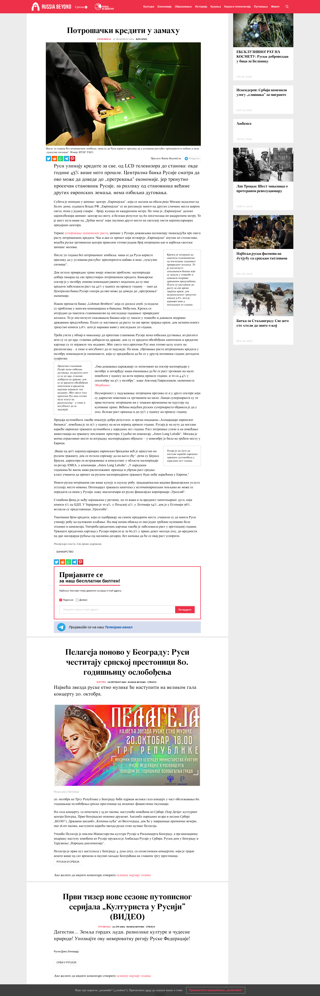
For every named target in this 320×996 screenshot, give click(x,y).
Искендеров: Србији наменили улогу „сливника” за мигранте (261, 92)
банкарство (65, 551)
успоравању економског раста (86, 233)
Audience (244, 124)
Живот (275, 6)
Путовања (261, 6)
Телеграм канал (118, 627)
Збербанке (102, 385)
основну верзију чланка (133, 875)
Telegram (194, 158)
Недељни (68, 599)
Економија (165, 6)
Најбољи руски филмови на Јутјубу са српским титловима (261, 256)
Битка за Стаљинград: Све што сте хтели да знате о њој (262, 323)
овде (148, 990)
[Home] (36, 6)
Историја (201, 6)
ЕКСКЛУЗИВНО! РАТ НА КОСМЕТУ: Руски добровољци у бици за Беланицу (262, 56)
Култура (148, 6)
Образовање (183, 6)
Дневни (83, 599)
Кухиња (215, 6)
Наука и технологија (237, 6)
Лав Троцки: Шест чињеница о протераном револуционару (262, 189)
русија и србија (67, 861)
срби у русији (66, 962)
